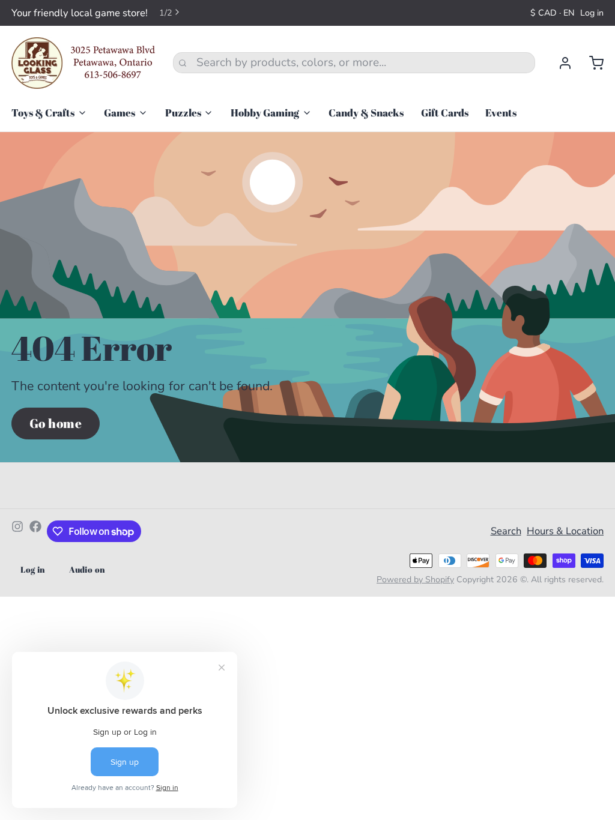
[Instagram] (17, 531)
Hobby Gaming (265, 112)
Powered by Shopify (415, 579)
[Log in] (559, 63)
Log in (592, 13)
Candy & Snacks (366, 112)
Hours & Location (565, 531)
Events (501, 112)
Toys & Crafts (42, 112)
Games (119, 112)
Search (506, 531)
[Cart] (591, 63)
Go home (55, 423)
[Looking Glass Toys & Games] (83, 63)
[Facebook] (35, 531)
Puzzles (183, 112)
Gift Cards (444, 112)
